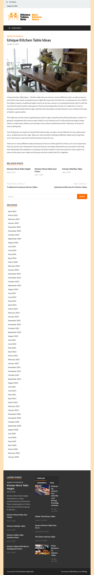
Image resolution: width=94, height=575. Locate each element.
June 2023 (12, 297)
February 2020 (14, 453)
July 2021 (12, 387)
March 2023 (13, 309)
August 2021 (13, 383)
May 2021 (12, 394)
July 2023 (12, 293)
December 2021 (14, 367)
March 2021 (13, 402)
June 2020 (12, 437)
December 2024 (14, 227)
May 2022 (12, 348)
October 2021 (13, 375)
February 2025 (14, 219)
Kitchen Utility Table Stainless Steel (15, 536)
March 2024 (13, 262)
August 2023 (13, 289)
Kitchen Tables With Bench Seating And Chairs (18, 547)
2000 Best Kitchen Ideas (15, 36)
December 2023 (14, 274)
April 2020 (12, 445)
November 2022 (14, 324)
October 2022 (13, 328)
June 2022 (12, 344)
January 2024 (13, 270)
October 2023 (13, 281)
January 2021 (13, 410)
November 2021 (14, 371)
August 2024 (13, 242)
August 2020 (13, 429)
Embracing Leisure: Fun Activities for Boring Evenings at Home (55, 495)
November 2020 (14, 418)
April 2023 (12, 305)
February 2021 (14, 406)
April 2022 (12, 352)
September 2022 (14, 332)
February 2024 (14, 266)
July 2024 (12, 246)
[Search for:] (47, 196)
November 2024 (14, 231)
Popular (41, 478)
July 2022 (12, 340)
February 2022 (14, 359)
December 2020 (14, 414)
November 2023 (14, 277)
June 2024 (12, 250)
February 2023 (14, 313)
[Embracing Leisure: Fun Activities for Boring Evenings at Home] (42, 486)
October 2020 (13, 422)
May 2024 (12, 254)
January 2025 (13, 223)
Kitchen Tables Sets (27, 571)
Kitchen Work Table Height (19, 169)
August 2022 (13, 336)
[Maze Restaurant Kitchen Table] (42, 546)
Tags (52, 483)
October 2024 (13, 235)
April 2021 (12, 398)
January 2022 (13, 363)
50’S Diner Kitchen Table (45, 537)
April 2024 (12, 258)
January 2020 (13, 457)
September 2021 (14, 379)
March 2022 (13, 355)
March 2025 (13, 215)
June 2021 (12, 391)
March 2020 (13, 449)
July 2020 (12, 433)
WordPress (74, 571)
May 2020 (12, 441)
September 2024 (14, 239)
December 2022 (14, 320)
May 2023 (12, 301)
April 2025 (12, 211)
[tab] (40, 478)
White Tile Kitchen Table (45, 516)
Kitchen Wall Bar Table (72, 169)
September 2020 (14, 426)
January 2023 (13, 316)
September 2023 (14, 285)
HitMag (84, 571)
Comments (41, 483)
